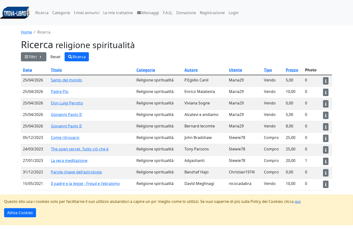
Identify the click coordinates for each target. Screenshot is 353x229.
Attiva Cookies (20, 212)
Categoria (145, 70)
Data (27, 70)
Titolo (56, 70)
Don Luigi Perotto (67, 103)
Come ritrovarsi (65, 137)
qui (297, 201)
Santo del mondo (66, 80)
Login (234, 12)
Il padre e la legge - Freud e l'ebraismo (85, 183)
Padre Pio (59, 91)
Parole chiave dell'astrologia (76, 172)
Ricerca (42, 12)
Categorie (61, 12)
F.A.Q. (167, 12)
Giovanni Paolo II (66, 114)
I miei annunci (86, 12)
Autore (191, 70)
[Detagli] (326, 81)
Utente (235, 70)
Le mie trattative (118, 12)
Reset (55, 56)
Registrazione (212, 12)
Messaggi (150, 12)
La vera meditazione (69, 160)
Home (26, 32)
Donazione (186, 12)
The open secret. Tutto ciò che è (80, 149)
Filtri (35, 56)
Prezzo (292, 70)
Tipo (268, 70)
